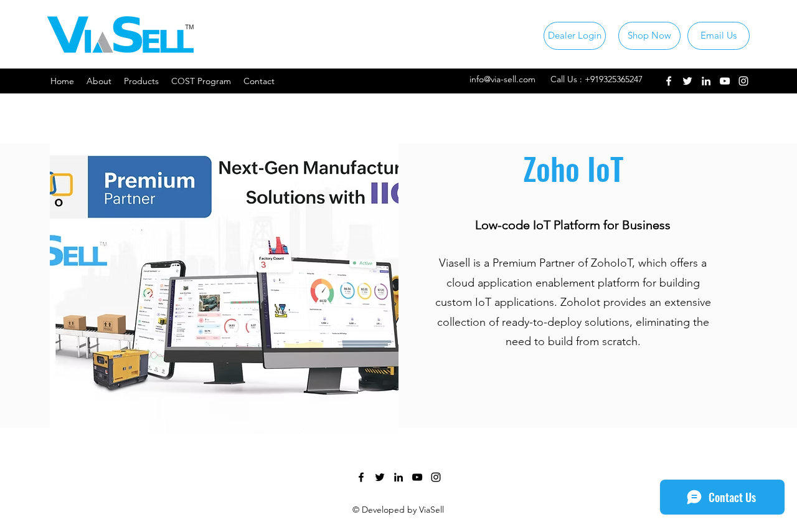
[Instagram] (743, 81)
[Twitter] (687, 81)
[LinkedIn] (706, 81)
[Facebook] (669, 81)
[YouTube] (725, 81)
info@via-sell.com (502, 79)
